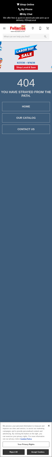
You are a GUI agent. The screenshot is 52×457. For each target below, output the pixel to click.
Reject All (14, 452)
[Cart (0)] (48, 28)
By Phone (27, 9)
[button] (4, 28)
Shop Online (27, 4)
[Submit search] (45, 36)
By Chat (27, 14)
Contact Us (26, 129)
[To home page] (18, 28)
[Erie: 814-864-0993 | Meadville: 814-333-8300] (40, 28)
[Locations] (33, 28)
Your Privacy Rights (26, 444)
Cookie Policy (26, 439)
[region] (26, 439)
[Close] (49, 426)
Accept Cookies (37, 452)
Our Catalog (26, 117)
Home (26, 106)
